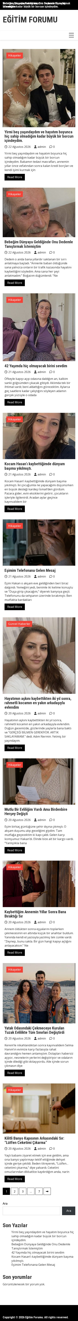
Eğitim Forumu (30, 19)
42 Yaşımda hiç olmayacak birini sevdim (36, 366)
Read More (14, 177)
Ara (5, 1203)
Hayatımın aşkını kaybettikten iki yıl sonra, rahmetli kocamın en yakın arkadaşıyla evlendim (38, 702)
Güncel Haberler (19, 624)
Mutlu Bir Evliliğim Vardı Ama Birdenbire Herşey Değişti (36, 811)
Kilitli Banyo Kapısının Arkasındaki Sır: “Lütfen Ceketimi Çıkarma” (34, 1140)
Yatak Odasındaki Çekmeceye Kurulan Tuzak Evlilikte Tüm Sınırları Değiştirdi (34, 1030)
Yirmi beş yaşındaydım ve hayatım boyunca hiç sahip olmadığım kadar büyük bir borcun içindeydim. (39, 136)
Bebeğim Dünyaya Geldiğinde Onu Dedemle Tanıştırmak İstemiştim (36, 5)
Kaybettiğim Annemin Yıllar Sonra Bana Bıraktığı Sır (35, 914)
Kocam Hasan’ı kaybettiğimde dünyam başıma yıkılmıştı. (35, 466)
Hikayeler (14, 55)
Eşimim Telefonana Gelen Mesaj (30, 570)
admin (42, 147)
